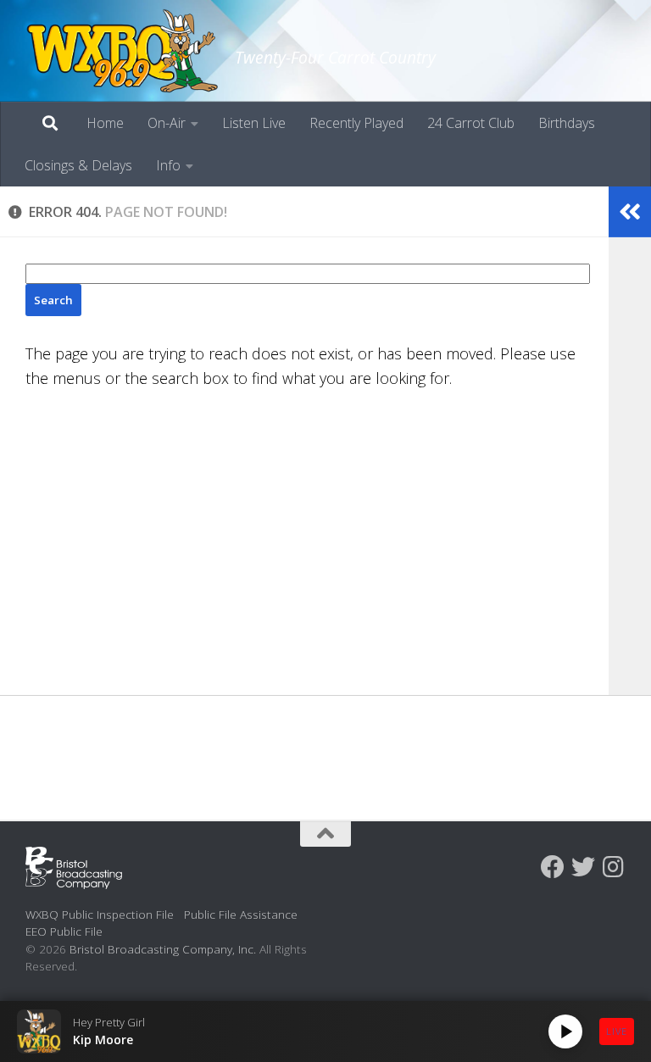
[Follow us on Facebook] (553, 867)
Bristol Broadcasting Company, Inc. (163, 949)
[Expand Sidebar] (630, 211)
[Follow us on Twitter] (583, 867)
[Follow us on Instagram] (614, 867)
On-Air (166, 123)
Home (105, 123)
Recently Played (356, 123)
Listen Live (254, 123)
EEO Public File (64, 931)
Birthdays (566, 123)
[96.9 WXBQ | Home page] (121, 50)
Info (168, 165)
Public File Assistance (241, 914)
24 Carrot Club (471, 123)
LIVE (616, 1031)
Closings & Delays (78, 165)
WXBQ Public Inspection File (99, 914)
